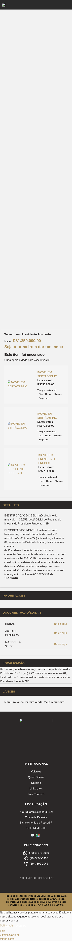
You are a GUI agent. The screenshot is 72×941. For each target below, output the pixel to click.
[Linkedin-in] (43, 885)
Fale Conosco (36, 794)
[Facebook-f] (28, 885)
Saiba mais (6, 925)
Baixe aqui (60, 623)
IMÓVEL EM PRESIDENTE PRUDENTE (47, 459)
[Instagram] (36, 885)
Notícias (36, 782)
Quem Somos (36, 777)
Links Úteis (36, 788)
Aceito (21, 925)
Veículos (36, 771)
